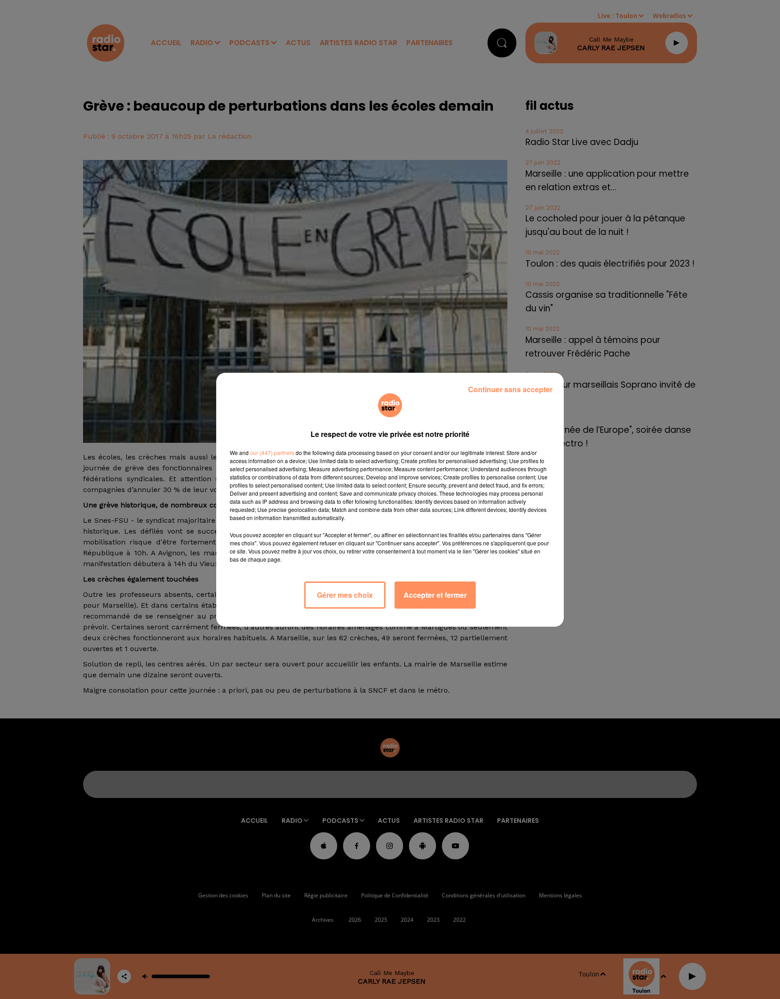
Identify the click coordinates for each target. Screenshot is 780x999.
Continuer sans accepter (510, 389)
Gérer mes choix (345, 595)
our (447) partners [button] (272, 452)
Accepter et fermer (435, 595)
